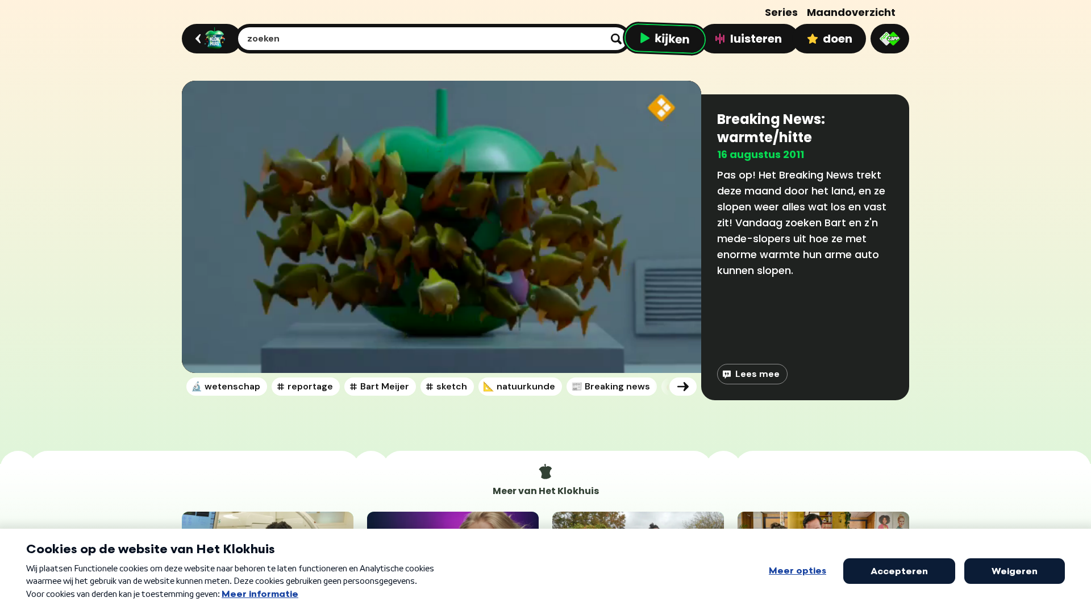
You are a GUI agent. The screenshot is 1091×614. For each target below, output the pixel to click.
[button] (441, 227)
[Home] (210, 38)
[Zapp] (890, 38)
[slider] (445, 324)
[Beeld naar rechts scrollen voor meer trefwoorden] (683, 386)
